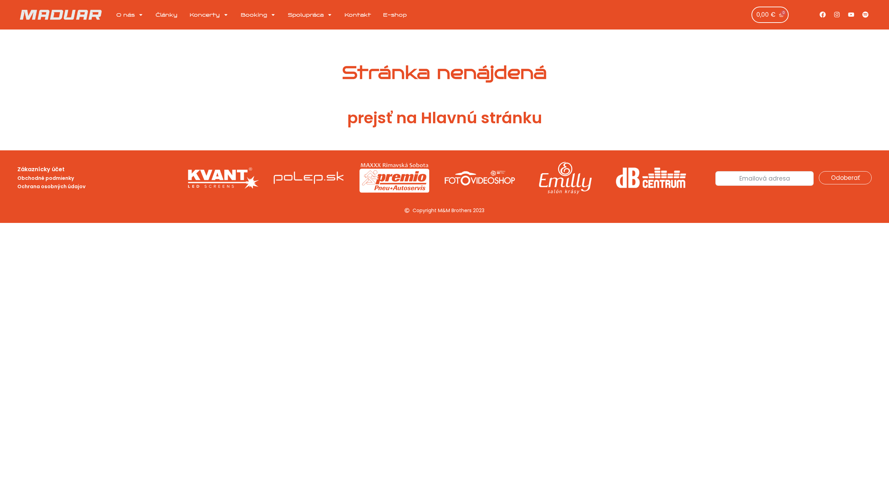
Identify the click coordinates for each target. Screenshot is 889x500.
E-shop (395, 15)
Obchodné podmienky (45, 178)
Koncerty (205, 15)
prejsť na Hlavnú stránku (444, 118)
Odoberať (845, 178)
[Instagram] (837, 14)
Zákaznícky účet (41, 169)
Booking (254, 15)
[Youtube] (851, 14)
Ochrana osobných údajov (51, 186)
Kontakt (357, 15)
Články (166, 15)
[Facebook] (822, 14)
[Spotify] (865, 14)
